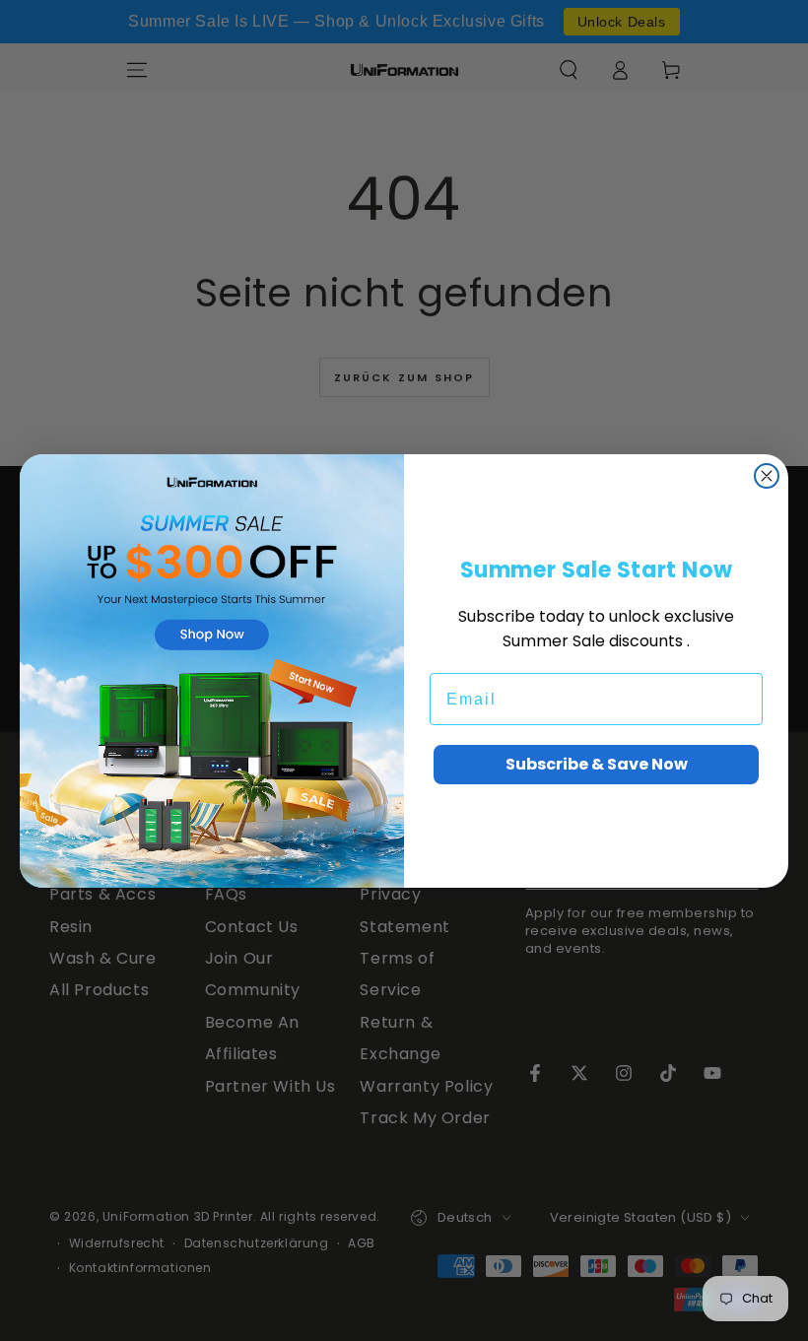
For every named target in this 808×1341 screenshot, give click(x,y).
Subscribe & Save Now (596, 764)
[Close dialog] (766, 476)
